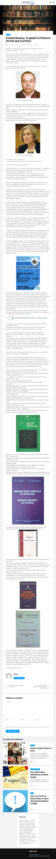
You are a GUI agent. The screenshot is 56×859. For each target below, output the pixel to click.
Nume (7, 719)
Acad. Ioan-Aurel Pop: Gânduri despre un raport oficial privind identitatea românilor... (39, 800)
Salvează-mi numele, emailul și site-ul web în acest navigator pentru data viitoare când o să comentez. (27, 727)
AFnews (9, 44)
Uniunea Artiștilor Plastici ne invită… (40, 749)
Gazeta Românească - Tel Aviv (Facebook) (39, 856)
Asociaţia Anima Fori (34, 854)
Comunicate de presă (35, 769)
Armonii (32, 745)
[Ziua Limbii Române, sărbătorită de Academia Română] (15, 777)
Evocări (8, 34)
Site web (37, 719)
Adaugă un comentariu (27, 44)
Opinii (32, 793)
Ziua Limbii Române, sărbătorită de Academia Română (39, 774)
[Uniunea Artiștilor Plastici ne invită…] (15, 753)
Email (22, 719)
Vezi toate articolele (19, 678)
